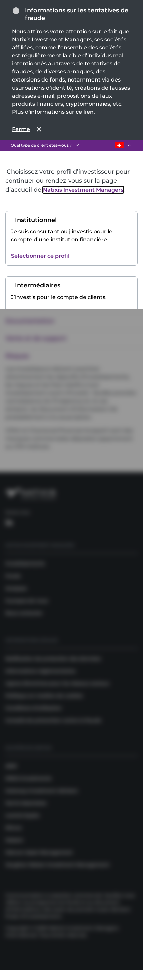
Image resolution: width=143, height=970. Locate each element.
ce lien (85, 112)
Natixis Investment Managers (83, 190)
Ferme (21, 129)
